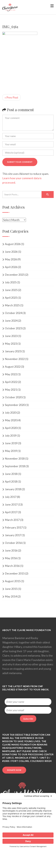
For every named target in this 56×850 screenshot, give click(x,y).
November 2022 (15, 359)
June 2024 (11, 320)
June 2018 (11, 474)
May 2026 (11, 259)
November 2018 (15, 458)
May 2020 (11, 420)
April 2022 (11, 382)
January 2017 (13, 535)
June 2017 (11, 504)
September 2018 (15, 466)
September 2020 (15, 405)
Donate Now (14, 770)
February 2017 (14, 527)
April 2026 (11, 267)
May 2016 (11, 558)
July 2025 (10, 282)
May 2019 (11, 451)
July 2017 (10, 496)
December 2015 (15, 573)
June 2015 (11, 588)
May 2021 (11, 389)
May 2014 (11, 596)
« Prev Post (11, 97)
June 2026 (11, 251)
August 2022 (12, 366)
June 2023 (11, 336)
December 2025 (15, 274)
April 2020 (11, 428)
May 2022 (11, 374)
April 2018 (11, 481)
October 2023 (13, 328)
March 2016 (12, 565)
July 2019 (10, 435)
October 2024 (13, 313)
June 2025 (11, 290)
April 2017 (11, 512)
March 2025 (12, 305)
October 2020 (13, 397)
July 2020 (10, 412)
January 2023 (13, 351)
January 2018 (13, 489)
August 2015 (12, 581)
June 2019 (11, 443)
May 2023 (11, 343)
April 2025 (11, 297)
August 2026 (12, 244)
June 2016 (11, 550)
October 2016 (13, 542)
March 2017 (12, 519)
